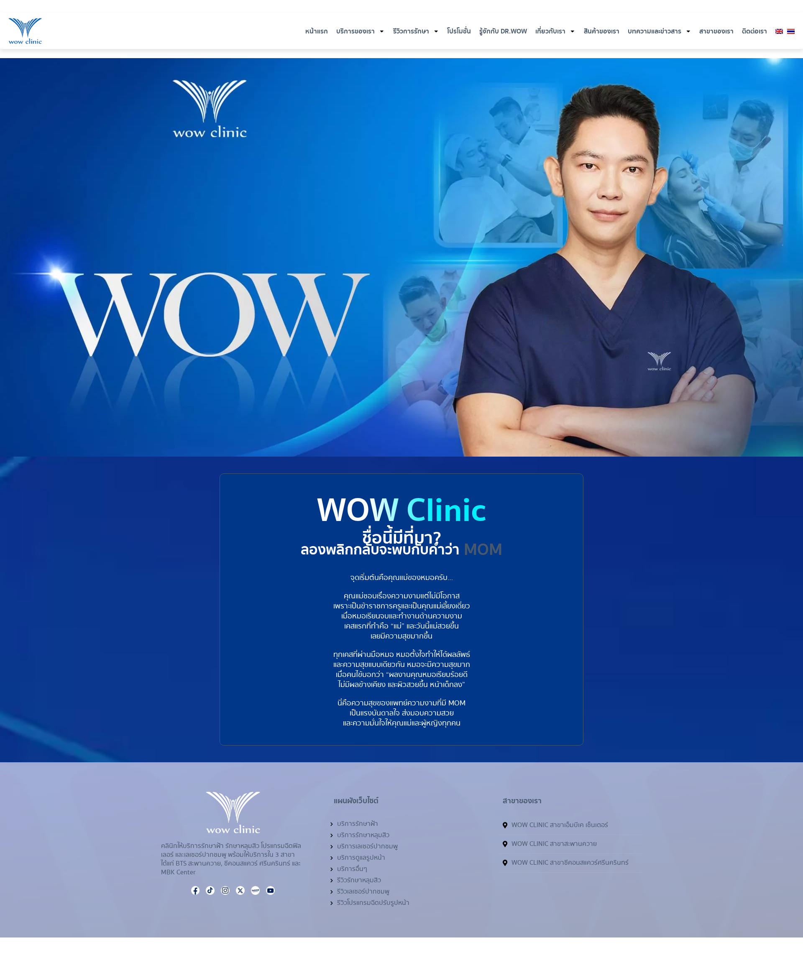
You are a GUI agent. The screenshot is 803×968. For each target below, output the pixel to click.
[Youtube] (624, 7)
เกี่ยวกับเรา (550, 31)
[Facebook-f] (604, 7)
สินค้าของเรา (601, 31)
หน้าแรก (316, 31)
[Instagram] (614, 7)
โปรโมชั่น (459, 31)
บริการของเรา (355, 31)
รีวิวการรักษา (411, 31)
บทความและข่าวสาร (654, 31)
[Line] (757, 924)
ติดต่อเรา (754, 31)
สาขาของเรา (716, 31)
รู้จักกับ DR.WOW (503, 31)
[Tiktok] (644, 7)
